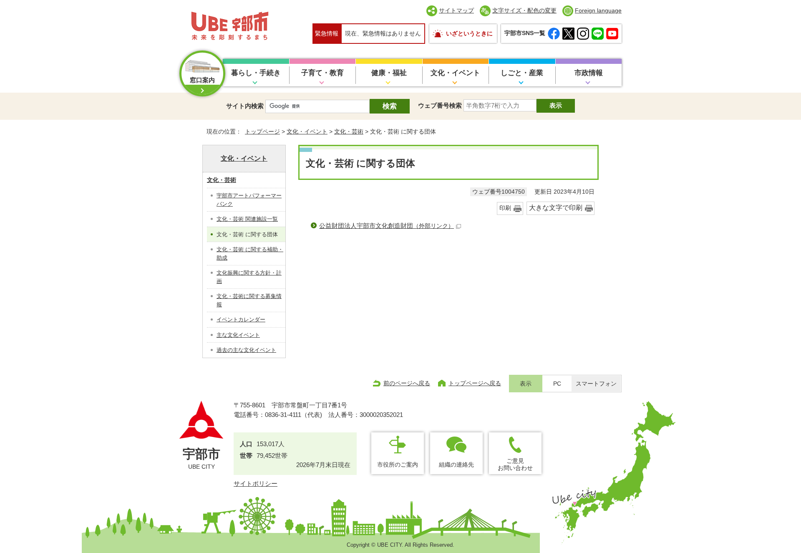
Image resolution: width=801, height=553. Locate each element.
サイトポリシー (255, 483)
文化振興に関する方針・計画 (249, 277)
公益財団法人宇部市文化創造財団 (386, 225)
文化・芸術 (348, 131)
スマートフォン (596, 384)
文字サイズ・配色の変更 (524, 10)
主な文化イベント (238, 335)
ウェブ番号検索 (440, 105)
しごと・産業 (522, 73)
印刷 (505, 208)
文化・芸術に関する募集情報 (249, 300)
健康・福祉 (389, 73)
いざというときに (469, 33)
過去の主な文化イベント (246, 350)
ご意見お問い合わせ (515, 464)
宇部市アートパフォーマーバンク (249, 199)
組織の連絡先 (456, 464)
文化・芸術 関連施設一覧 (247, 219)
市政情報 (588, 73)
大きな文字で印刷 (555, 207)
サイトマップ (456, 10)
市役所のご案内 (397, 464)
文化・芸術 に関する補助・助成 (250, 253)
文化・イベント (455, 73)
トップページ (262, 131)
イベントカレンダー (241, 319)
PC (557, 384)
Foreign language (598, 10)
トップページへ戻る (474, 383)
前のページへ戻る (406, 383)
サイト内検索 (245, 105)
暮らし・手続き (256, 73)
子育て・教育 (322, 73)
